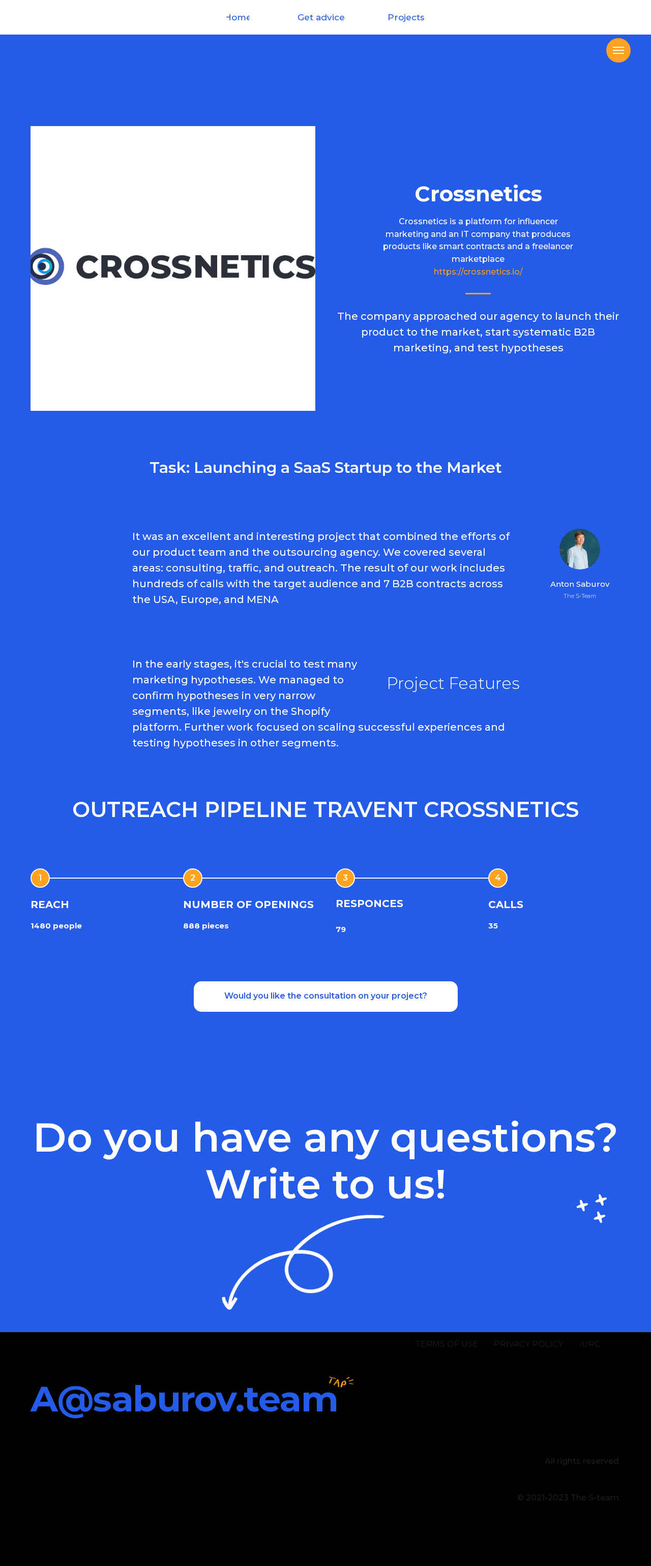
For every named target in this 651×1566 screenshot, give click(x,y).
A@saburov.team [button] (184, 1399)
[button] (326, 996)
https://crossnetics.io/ (478, 272)
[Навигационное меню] (618, 50)
